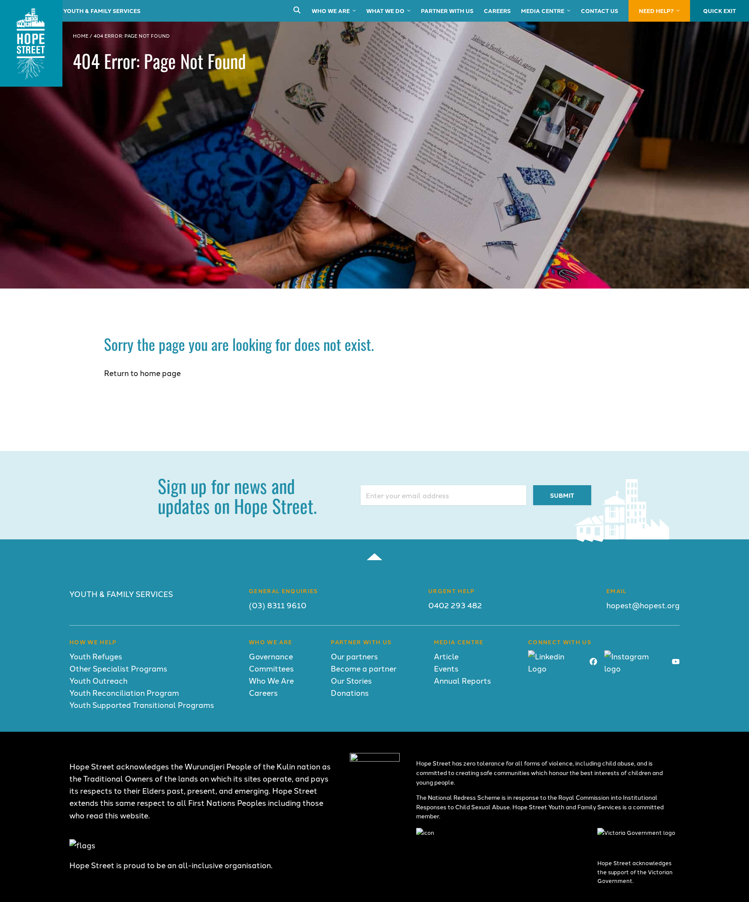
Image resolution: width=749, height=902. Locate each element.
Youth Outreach (98, 680)
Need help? (656, 10)
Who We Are (331, 10)
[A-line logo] (375, 758)
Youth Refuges (95, 656)
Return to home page (142, 372)
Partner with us (447, 10)
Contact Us (599, 10)
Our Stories (351, 680)
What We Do (385, 10)
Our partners (354, 656)
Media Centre (542, 10)
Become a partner (364, 668)
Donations (350, 692)
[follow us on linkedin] (555, 668)
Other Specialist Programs (118, 668)
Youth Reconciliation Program (124, 692)
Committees (271, 668)
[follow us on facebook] (593, 662)
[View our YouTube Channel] (676, 662)
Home (80, 35)
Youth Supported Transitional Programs (141, 704)
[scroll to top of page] (374, 556)
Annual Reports (462, 680)
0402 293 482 (455, 605)
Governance (271, 656)
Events (446, 668)
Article (446, 656)
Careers (497, 10)
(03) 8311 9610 (277, 605)
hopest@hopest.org (643, 605)
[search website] (297, 11)
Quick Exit (719, 10)
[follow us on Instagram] (634, 668)
